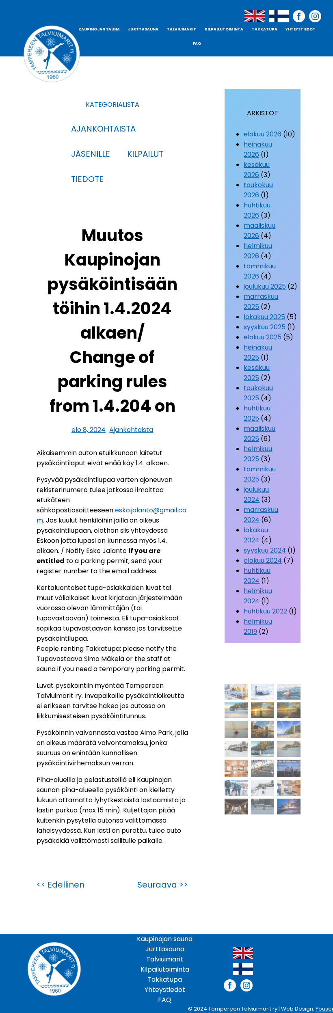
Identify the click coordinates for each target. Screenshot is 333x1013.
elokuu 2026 (262, 134)
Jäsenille (90, 154)
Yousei (324, 1009)
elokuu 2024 (263, 560)
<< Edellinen (60, 884)
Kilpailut (145, 154)
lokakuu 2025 (264, 317)
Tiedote (87, 179)
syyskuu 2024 (265, 550)
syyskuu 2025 (264, 327)
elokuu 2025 (262, 337)
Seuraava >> (162, 884)
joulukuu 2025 (265, 286)
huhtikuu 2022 (265, 611)
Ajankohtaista (103, 128)
